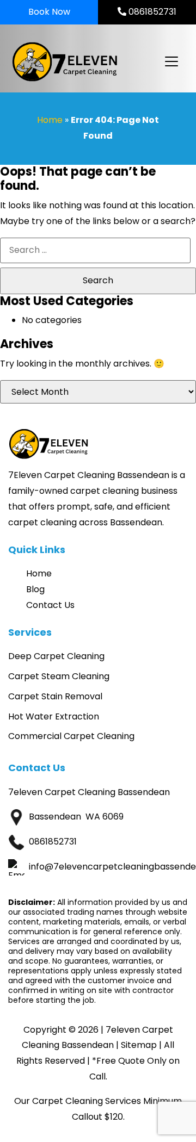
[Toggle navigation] (171, 61)
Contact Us (50, 605)
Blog (35, 589)
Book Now (49, 11)
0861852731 (151, 11)
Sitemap (139, 1045)
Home (50, 120)
